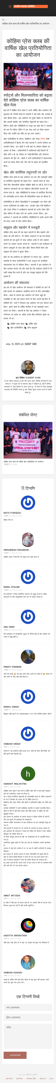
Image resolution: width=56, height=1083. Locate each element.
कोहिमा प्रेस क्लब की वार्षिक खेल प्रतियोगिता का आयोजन (23, 461)
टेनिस (42, 139)
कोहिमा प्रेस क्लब (17, 324)
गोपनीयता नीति (31, 1079)
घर (3, 19)
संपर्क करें (42, 1079)
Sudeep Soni (30, 344)
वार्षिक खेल (32, 324)
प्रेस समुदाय (32, 327)
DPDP (51, 1079)
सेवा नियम (19, 1079)
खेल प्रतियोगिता (16, 327)
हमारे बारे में (9, 1079)
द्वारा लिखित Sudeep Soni (28, 377)
